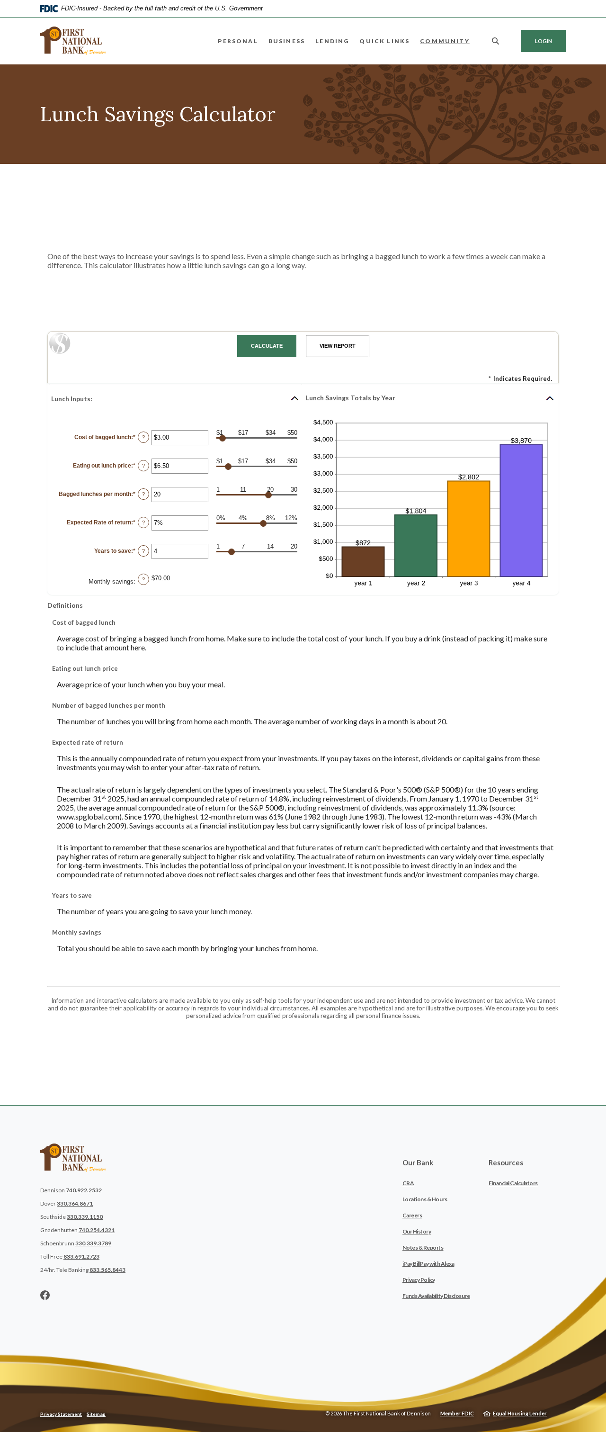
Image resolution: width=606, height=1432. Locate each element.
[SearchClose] (495, 41)
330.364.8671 (75, 1203)
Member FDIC (457, 1413)
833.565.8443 (107, 1269)
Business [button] (286, 41)
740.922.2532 (84, 1190)
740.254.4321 (97, 1230)
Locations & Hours (424, 1199)
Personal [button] (238, 41)
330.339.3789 (93, 1243)
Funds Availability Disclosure (436, 1296)
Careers (412, 1215)
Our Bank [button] (417, 1162)
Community (445, 41)
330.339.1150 (85, 1216)
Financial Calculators (513, 1183)
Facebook (45, 1295)
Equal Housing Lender (520, 1413)
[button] (175, 398)
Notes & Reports (423, 1247)
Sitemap (96, 1414)
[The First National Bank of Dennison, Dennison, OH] (73, 41)
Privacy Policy (418, 1280)
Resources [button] (506, 1162)
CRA (408, 1183)
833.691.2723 (81, 1256)
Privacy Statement (61, 1414)
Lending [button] (332, 41)
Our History (416, 1231)
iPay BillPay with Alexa (428, 1263)
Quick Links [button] (384, 41)
